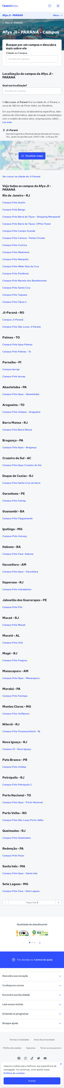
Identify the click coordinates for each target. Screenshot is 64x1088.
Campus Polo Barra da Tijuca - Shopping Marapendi (31, 216)
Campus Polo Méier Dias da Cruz (20, 266)
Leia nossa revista (12, 1004)
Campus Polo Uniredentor (17, 589)
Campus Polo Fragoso (14, 660)
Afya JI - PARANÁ (12, 15)
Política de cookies (12, 1048)
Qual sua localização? (14, 85)
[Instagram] (25, 1058)
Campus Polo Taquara (14, 294)
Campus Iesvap (10, 369)
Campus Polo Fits (12, 607)
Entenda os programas (15, 1013)
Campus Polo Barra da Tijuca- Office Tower (26, 223)
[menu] (58, 5)
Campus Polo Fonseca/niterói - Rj (21, 731)
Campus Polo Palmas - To (16, 351)
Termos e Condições (19, 1039)
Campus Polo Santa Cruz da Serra (21, 482)
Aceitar (32, 1080)
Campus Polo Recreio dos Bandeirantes (24, 280)
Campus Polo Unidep (14, 766)
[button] (24, 942)
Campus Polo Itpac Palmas (17, 344)
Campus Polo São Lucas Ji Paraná (21, 326)
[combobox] (32, 59)
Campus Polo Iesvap (13, 376)
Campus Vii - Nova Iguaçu (16, 749)
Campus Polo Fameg (14, 500)
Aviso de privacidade (44, 1039)
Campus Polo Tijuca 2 (14, 301)
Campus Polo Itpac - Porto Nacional (22, 802)
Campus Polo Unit (12, 642)
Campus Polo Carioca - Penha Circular (23, 238)
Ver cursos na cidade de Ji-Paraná (21, 176)
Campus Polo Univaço (14, 536)
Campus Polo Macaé (13, 624)
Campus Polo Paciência (15, 273)
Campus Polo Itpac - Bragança (19, 447)
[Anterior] (6, 902)
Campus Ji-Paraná (12, 319)
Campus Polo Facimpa (14, 695)
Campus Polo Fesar (13, 855)
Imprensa (30, 1048)
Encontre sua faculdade (16, 994)
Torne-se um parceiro (50, 1048)
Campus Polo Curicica (14, 245)
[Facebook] (19, 1058)
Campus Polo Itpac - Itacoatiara (20, 571)
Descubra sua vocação (15, 976)
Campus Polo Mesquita (15, 259)
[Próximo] (58, 902)
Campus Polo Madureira (15, 252)
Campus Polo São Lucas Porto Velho (22, 820)
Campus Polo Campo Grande (18, 230)
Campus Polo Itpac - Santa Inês (20, 873)
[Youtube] (45, 1058)
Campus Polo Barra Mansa (17, 429)
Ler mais (7, 122)
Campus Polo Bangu (13, 209)
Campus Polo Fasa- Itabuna (17, 553)
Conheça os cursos (13, 985)
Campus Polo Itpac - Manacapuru (21, 678)
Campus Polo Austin (13, 202)
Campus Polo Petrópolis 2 (17, 784)
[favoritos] (49, 5)
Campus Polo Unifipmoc (16, 713)
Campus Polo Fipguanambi (17, 518)
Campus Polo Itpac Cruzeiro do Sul (21, 465)
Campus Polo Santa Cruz (16, 287)
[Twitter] (38, 1058)
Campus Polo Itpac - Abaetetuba (20, 394)
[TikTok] (32, 1058)
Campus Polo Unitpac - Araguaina (21, 411)
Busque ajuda (10, 1023)
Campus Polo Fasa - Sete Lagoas (21, 891)
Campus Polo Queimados (16, 837)
